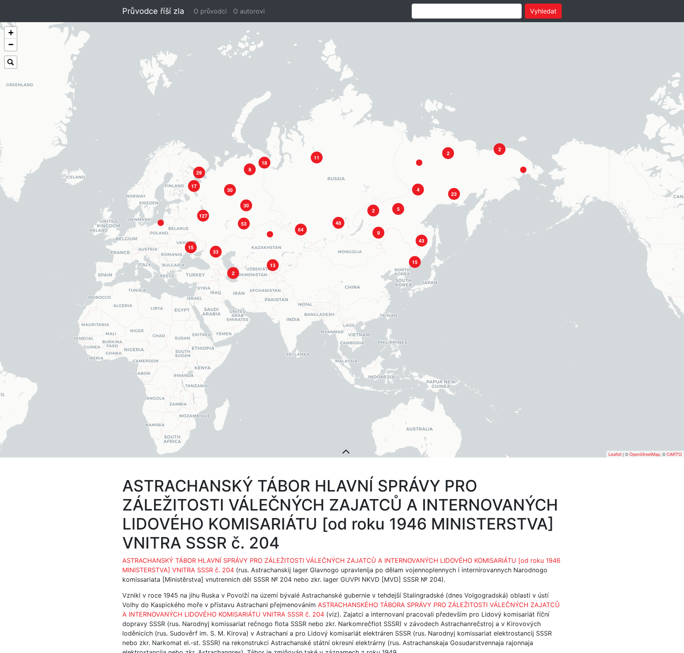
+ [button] (10, 33)
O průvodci (210, 11)
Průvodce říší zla (153, 11)
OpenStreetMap (644, 454)
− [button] (10, 44)
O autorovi (249, 11)
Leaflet (614, 454)
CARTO (674, 454)
